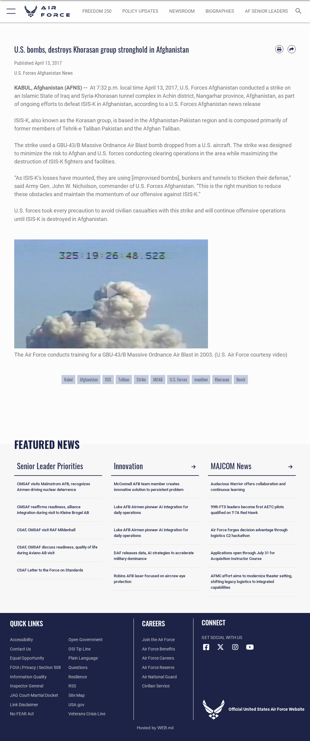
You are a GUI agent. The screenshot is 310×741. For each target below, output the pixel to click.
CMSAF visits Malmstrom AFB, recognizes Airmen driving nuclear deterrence (53, 487)
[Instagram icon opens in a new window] (235, 647)
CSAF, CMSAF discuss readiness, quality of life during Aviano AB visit (57, 550)
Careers (153, 623)
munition (201, 380)
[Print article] (279, 49)
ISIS (108, 380)
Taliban (123, 380)
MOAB (158, 380)
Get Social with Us (222, 637)
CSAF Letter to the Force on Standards (50, 570)
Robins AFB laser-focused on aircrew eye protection (149, 579)
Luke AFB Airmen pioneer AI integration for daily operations (151, 510)
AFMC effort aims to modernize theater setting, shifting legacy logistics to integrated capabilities (251, 582)
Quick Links (26, 623)
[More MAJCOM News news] (290, 466)
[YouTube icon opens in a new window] (249, 647)
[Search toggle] (300, 11)
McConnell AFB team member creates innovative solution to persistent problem (148, 487)
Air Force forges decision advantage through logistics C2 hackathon (249, 533)
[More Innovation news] (193, 466)
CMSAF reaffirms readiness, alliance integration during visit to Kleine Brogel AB (53, 510)
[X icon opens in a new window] (220, 647)
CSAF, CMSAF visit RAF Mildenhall (46, 530)
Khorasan (222, 380)
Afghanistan (89, 380)
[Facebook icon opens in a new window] (206, 647)
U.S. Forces (178, 380)
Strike (141, 380)
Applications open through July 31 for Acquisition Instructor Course (243, 556)
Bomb (240, 380)
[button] (10, 11)
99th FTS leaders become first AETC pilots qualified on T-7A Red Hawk (247, 510)
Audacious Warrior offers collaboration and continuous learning (248, 487)
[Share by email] (292, 49)
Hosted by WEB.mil (155, 727)
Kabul (68, 380)
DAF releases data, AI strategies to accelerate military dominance (154, 556)
